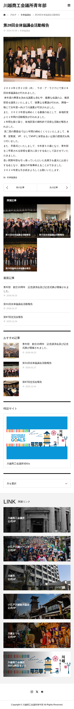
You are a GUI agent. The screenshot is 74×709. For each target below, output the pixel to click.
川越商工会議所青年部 (24, 5)
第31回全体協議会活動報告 (18, 304)
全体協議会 (25, 30)
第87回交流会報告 (13, 317)
